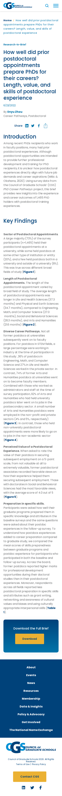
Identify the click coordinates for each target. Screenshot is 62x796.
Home (7, 20)
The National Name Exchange (31, 730)
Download (29, 639)
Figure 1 (28, 272)
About (31, 667)
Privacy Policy (39, 764)
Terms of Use (22, 764)
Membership (31, 699)
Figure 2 (29, 325)
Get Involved (31, 722)
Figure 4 (10, 440)
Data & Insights (31, 706)
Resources (31, 691)
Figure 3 (10, 423)
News (31, 683)
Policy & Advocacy (31, 714)
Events (31, 675)
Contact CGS (29, 777)
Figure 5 (10, 497)
